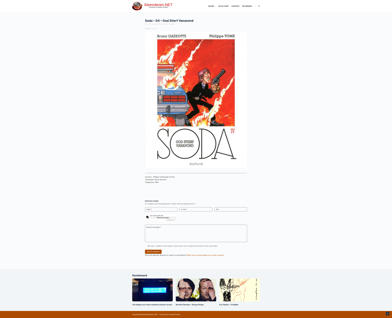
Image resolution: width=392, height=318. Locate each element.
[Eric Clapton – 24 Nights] (239, 289)
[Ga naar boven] (387, 313)
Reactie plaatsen (153, 252)
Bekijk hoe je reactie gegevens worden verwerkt (205, 255)
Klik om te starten (163, 217)
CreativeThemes (174, 314)
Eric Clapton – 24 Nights (228, 305)
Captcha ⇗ (171, 220)
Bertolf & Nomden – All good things (190, 305)
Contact (235, 6)
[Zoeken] (259, 6)
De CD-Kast (223, 6)
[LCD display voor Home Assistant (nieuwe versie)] (152, 289)
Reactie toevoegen (153, 227)
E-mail (184, 209)
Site (217, 209)
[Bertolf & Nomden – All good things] (196, 289)
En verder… (247, 6)
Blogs (211, 6)
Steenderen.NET (158, 5)
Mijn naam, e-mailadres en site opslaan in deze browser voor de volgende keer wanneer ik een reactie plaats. (183, 246)
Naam (149, 209)
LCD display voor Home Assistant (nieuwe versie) (152, 305)
